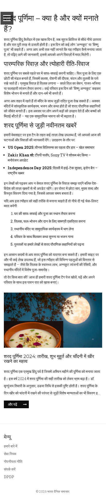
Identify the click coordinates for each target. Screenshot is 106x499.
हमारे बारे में (10, 446)
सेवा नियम (10, 453)
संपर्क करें (9, 469)
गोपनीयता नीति (13, 461)
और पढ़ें (12, 404)
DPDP (9, 476)
